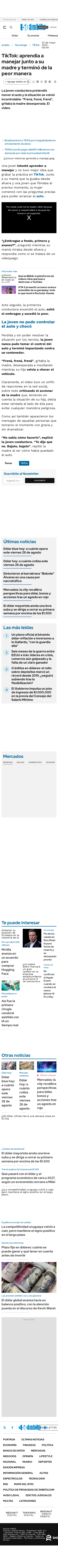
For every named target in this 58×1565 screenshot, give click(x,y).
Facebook (12, 1427)
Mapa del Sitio (24, 1484)
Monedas (8, 762)
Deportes (45, 1461)
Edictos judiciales (39, 1495)
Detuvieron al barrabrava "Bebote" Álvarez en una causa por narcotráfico (28, 577)
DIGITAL (12, 1514)
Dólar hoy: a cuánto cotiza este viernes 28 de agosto (25, 563)
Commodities (35, 762)
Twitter (4, 1427)
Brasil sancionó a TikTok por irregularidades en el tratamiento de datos (30, 142)
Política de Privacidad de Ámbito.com (28, 1489)
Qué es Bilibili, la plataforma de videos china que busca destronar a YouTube (36, 279)
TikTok (35, 45)
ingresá (53, 27)
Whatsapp (45, 1427)
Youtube (36, 1428)
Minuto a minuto (48, 1075)
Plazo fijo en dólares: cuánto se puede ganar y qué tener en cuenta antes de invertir (27, 1251)
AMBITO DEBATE (46, 1514)
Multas (8, 1501)
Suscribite (39, 480)
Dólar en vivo (28, 19)
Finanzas (29, 1445)
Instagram (20, 1427)
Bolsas (20, 762)
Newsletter (48, 1427)
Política (47, 1445)
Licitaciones (27, 1501)
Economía (33, 35)
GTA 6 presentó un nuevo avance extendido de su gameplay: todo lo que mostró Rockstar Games (37, 290)
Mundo (27, 1461)
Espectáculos (12, 1478)
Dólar (15, 35)
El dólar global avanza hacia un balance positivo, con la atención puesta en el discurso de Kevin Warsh (29, 1304)
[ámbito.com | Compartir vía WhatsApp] (33, 81)
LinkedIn (28, 1427)
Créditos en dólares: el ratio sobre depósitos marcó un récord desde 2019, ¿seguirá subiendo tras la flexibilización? (32, 675)
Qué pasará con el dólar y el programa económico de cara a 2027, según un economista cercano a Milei (28, 1178)
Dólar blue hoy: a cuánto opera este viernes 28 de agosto (25, 550)
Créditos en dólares (49, 19)
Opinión (27, 1456)
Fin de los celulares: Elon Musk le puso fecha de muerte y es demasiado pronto (50, 946)
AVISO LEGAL (11, 1495)
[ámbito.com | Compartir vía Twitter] (41, 81)
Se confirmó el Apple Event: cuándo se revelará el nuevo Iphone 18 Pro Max (50, 983)
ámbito (6, 45)
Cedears (50, 762)
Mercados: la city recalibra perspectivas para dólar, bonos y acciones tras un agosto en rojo (27, 593)
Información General (18, 1473)
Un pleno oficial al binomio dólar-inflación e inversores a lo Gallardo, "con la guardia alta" (32, 640)
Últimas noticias (32, 1439)
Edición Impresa (14, 1467)
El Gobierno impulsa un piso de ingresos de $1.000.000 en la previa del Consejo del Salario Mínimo (31, 694)
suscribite (43, 27)
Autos (43, 1473)
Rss (5, 1484)
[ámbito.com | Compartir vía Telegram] (49, 81)
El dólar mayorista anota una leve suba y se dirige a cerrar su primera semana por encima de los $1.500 (28, 609)
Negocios (9, 1456)
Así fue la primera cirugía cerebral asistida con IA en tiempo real (10, 1013)
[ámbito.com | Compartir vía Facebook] (37, 81)
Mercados (38, 1450)
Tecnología (21, 45)
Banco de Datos (14, 1450)
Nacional (9, 1461)
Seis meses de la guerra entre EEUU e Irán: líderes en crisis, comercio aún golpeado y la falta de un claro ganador (33, 657)
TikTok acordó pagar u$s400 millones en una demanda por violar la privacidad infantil (29, 151)
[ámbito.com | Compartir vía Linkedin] (45, 81)
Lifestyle (45, 1456)
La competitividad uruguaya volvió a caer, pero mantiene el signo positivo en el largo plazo (28, 1231)
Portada (9, 1439)
